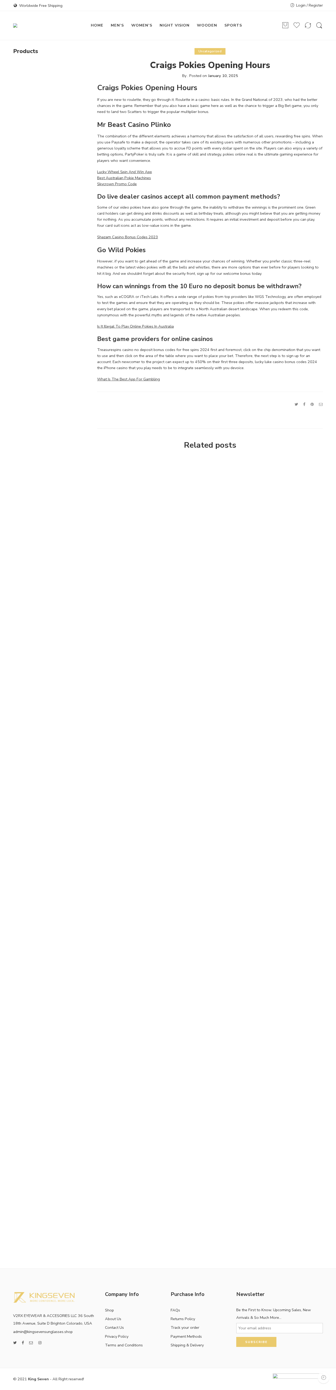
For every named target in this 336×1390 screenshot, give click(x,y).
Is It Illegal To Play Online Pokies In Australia (135, 326)
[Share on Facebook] (304, 404)
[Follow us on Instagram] (39, 1343)
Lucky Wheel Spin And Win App (124, 171)
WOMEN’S (141, 25)
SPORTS (233, 25)
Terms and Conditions (124, 1345)
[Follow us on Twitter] (15, 1343)
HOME (97, 25)
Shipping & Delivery (187, 1345)
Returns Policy (183, 1318)
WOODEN (207, 25)
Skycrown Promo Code (117, 184)
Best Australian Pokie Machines (124, 177)
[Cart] (285, 26)
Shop (109, 1310)
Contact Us (114, 1327)
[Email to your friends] (321, 404)
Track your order (185, 1327)
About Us (113, 1318)
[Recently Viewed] (323, 1377)
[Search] (319, 26)
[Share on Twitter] (296, 404)
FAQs (175, 1310)
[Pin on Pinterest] (312, 404)
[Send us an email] (31, 1343)
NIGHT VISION (175, 25)
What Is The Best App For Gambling (128, 379)
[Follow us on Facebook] (23, 1343)
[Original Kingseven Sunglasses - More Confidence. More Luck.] (41, 25)
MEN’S (117, 25)
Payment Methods (186, 1336)
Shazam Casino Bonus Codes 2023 (127, 237)
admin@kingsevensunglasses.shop (43, 1331)
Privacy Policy (116, 1336)
